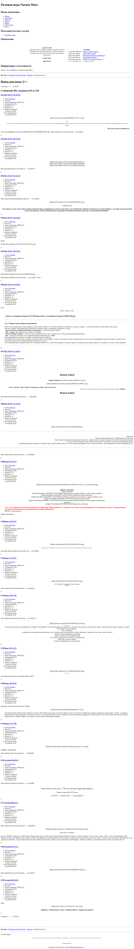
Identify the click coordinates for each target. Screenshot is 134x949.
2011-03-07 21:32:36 (12, 404)
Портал (7, 21)
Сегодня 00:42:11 (11, 803)
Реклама (30, 75)
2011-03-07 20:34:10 (12, 285)
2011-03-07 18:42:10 (12, 176)
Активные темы (10, 35)
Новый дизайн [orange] (90, 51)
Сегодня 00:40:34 (11, 760)
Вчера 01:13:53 (10, 462)
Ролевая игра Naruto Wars (17, 75)
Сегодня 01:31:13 (11, 847)
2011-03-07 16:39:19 (12, 95)
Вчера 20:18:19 (10, 683)
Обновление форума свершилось (94, 55)
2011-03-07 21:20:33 (12, 351)
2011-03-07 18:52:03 (12, 218)
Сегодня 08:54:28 (11, 880)
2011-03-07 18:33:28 (12, 139)
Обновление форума (90, 57)
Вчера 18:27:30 (10, 595)
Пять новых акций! (89, 53)
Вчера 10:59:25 (10, 521)
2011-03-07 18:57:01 (12, 251)
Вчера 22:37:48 (10, 724)
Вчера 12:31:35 (10, 558)
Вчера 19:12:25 (10, 648)
